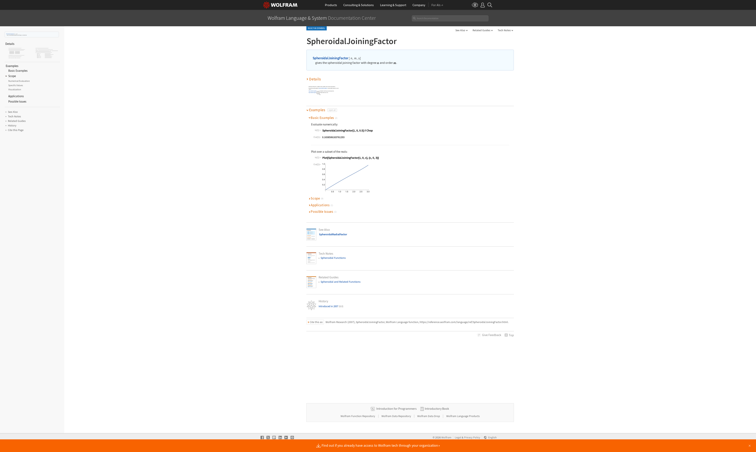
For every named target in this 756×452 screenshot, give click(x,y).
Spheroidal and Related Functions (341, 281)
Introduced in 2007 (331, 306)
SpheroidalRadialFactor (333, 234)
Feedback (491, 335)
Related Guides (481, 30)
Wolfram (446, 437)
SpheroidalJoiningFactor (10, 33)
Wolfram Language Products (463, 416)
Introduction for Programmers (396, 409)
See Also (460, 30)
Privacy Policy (472, 437)
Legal (458, 437)
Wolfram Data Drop (429, 416)
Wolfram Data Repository (396, 416)
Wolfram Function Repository (358, 416)
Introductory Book (437, 409)
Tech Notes (504, 30)
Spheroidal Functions (333, 258)
